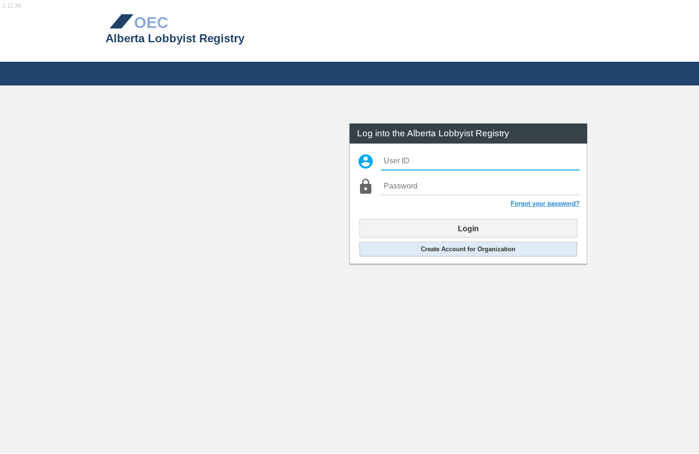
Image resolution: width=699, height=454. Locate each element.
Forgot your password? (545, 203)
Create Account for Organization (468, 248)
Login (468, 228)
